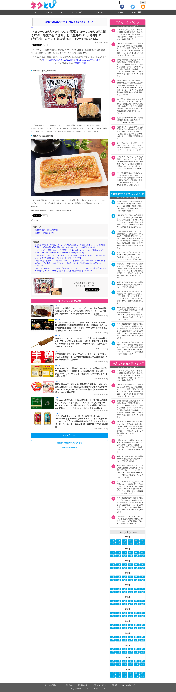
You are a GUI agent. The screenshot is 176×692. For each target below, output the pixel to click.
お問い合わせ (69, 685)
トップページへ (69, 435)
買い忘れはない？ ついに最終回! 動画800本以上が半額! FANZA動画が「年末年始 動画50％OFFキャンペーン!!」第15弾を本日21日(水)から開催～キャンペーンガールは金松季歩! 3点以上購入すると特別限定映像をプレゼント (130, 88)
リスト (45, 45)
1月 (113, 541)
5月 (136, 553)
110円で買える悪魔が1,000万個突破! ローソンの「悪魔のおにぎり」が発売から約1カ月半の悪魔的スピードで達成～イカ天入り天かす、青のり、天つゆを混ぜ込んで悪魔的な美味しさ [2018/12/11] (70, 263)
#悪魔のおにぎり (55, 60)
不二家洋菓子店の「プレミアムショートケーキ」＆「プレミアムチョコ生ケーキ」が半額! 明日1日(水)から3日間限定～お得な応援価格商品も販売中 (81, 357)
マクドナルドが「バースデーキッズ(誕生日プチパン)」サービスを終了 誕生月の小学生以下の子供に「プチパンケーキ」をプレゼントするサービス (131, 147)
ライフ (61, 12)
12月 (142, 556)
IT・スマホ (119, 12)
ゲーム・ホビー (77, 12)
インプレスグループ (128, 685)
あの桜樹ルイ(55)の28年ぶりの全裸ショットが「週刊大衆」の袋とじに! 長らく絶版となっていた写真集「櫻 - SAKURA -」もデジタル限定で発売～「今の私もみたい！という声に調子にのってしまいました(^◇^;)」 (130, 106)
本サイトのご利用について (51, 685)
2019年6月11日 (81, 63)
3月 (124, 541)
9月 (124, 556)
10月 (130, 556)
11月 (136, 556)
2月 (119, 541)
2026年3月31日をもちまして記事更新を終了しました (69, 22)
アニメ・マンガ (99, 12)
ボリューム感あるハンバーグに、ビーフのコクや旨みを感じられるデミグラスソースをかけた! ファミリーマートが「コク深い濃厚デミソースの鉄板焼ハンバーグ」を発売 (81, 311)
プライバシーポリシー (100, 685)
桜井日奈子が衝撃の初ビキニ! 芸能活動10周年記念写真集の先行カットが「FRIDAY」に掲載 (130, 120)
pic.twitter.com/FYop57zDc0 (89, 60)
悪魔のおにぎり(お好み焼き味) (46, 230)
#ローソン (45, 60)
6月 (142, 553)
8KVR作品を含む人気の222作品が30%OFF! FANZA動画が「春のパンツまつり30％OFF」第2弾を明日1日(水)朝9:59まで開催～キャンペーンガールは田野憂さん (130, 34)
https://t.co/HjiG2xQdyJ (70, 60)
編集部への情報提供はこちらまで (69, 443)
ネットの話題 (136, 12)
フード (36, 12)
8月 (119, 556)
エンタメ (49, 12)
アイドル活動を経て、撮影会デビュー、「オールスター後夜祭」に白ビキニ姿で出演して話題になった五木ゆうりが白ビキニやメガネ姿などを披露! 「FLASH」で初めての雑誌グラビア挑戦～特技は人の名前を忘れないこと (130, 331)
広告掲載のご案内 (83, 685)
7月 (113, 556)
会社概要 (114, 685)
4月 (130, 553)
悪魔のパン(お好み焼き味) (44, 233)
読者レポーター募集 (69, 447)
